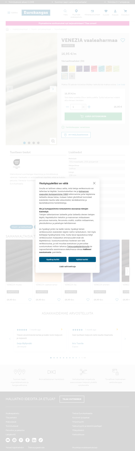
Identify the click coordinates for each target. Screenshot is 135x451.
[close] (94, 183)
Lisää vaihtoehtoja (67, 266)
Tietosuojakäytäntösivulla (78, 246)
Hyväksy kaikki (52, 259)
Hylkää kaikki (82, 259)
